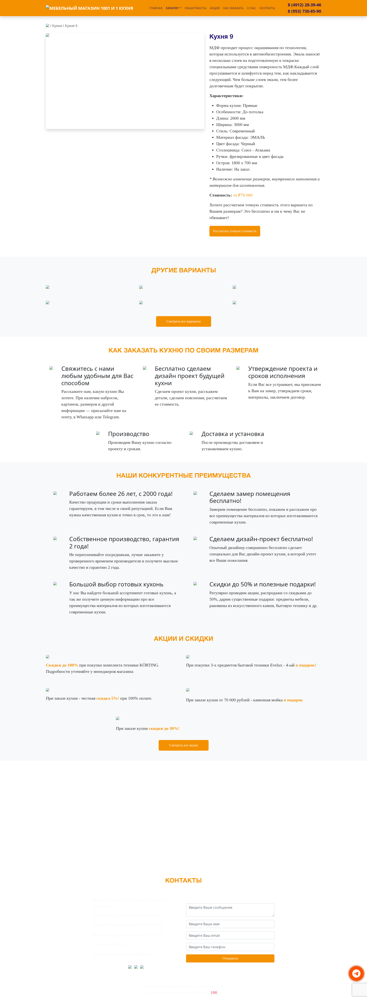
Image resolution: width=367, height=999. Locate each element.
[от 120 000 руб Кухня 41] (57, 287)
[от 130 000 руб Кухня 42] (241, 303)
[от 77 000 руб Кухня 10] (148, 287)
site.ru (213, 992)
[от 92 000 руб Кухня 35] (57, 303)
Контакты (267, 8)
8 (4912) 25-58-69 (148, 915)
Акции (215, 8)
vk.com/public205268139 (131, 954)
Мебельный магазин (190, 986)
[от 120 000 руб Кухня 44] (243, 287)
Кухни (57, 25)
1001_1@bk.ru (114, 944)
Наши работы (195, 8)
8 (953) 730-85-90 (304, 11)
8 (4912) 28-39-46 (304, 5)
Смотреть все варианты (184, 321)
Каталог (172, 8)
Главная (155, 8)
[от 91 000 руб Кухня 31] (150, 303)
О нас (251, 8)
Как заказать (233, 8)
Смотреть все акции (183, 745)
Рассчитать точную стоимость (235, 231)
